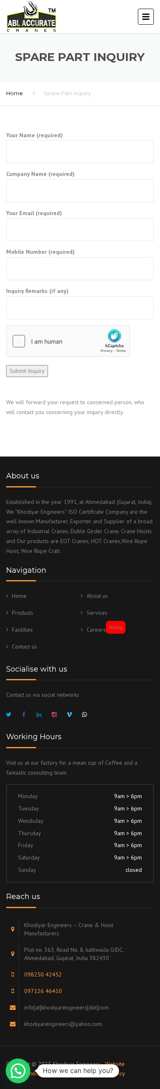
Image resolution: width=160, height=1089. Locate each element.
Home (14, 93)
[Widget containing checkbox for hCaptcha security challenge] (68, 341)
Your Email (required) (34, 213)
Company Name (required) (40, 174)
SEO (53, 1073)
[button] (18, 1071)
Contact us (24, 646)
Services (97, 612)
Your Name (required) (34, 135)
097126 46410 (43, 991)
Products (22, 612)
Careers (104, 629)
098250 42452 (43, 974)
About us (97, 596)
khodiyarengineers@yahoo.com (63, 1024)
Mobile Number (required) (40, 251)
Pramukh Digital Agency (96, 1073)
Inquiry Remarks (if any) (37, 291)
